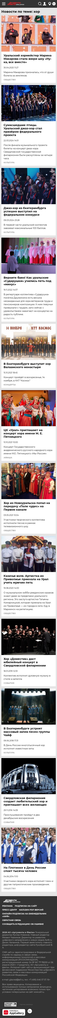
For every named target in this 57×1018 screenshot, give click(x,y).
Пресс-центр (9, 910)
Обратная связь (11, 920)
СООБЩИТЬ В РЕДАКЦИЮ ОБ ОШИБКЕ (23, 924)
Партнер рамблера (26, 1004)
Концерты (10, 385)
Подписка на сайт (26, 906)
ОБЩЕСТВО (10, 80)
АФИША (8, 458)
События (9, 683)
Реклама (7, 906)
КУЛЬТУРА (9, 163)
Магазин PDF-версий (31, 910)
